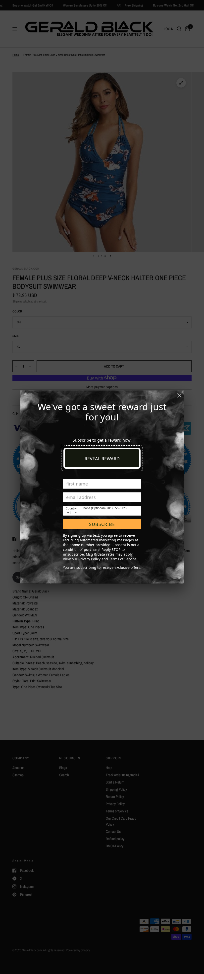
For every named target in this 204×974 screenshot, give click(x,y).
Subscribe (102, 524)
